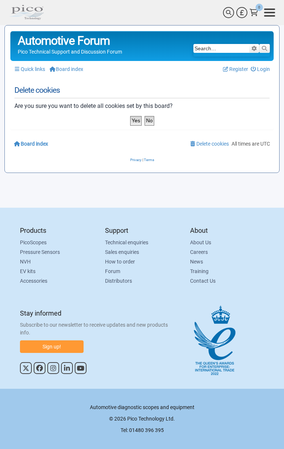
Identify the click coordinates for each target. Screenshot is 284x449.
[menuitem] (260, 69)
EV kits (28, 271)
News (196, 262)
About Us (200, 242)
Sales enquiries (122, 252)
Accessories (33, 281)
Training (199, 271)
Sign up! (52, 347)
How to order (120, 262)
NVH (25, 262)
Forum (112, 271)
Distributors (118, 281)
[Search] (228, 12)
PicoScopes (33, 242)
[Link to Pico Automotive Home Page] (26, 12)
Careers (199, 252)
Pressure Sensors (40, 252)
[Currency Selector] (241, 12)
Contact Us (203, 281)
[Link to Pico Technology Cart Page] (254, 12)
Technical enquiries (126, 242)
